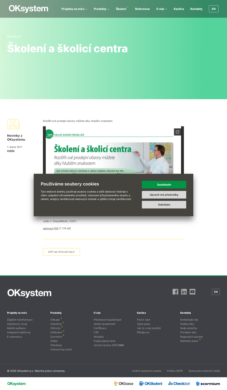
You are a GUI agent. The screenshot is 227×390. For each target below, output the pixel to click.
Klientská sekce (189, 340)
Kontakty (196, 9)
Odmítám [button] (164, 204)
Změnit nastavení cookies (146, 370)
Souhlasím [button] (164, 184)
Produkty (100, 9)
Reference (142, 9)
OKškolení (56, 332)
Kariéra (179, 9)
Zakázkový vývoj (17, 323)
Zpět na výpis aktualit (61, 252)
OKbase (55, 319)
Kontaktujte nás (189, 319)
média (11, 150)
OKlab (53, 340)
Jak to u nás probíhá (149, 328)
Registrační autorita (191, 336)
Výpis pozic (143, 323)
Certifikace (100, 328)
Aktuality (99, 336)
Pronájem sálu (188, 332)
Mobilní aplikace (16, 328)
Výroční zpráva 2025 (106, 345)
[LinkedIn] (184, 293)
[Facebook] (175, 293)
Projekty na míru (73, 9)
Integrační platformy (19, 332)
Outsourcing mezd (61, 349)
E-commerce (14, 336)
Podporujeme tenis (104, 340)
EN (214, 9)
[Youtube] (192, 293)
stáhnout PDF (51, 228)
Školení (121, 9)
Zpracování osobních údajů (204, 370)
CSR (96, 332)
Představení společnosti (107, 319)
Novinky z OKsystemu (16, 137)
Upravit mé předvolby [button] (164, 194)
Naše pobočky (188, 328)
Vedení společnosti (104, 323)
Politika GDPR (175, 370)
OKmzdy (55, 328)
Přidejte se (143, 332)
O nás (160, 9)
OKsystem (28, 9)
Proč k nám (143, 319)
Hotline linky (187, 323)
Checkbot (56, 323)
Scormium (56, 336)
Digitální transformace (19, 319)
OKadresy (56, 345)
